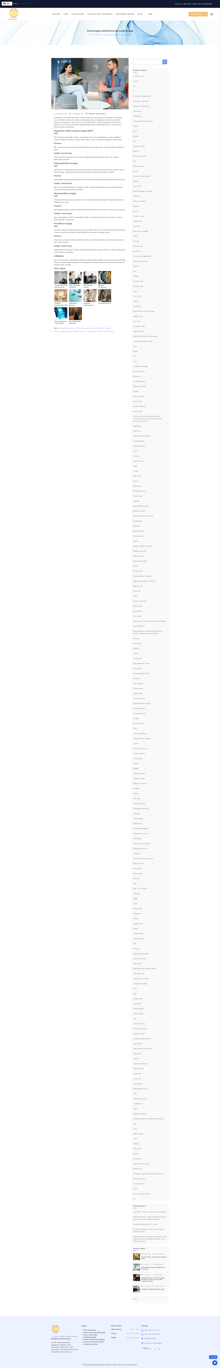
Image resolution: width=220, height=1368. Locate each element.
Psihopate (136, 813)
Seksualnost (137, 963)
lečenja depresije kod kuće (141, 436)
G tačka (135, 301)
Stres (135, 993)
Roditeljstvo (137, 913)
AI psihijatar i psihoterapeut (142, 96)
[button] (214, 1362)
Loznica (135, 471)
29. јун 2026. (146, 1286)
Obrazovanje (137, 668)
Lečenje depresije (138, 441)
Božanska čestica (138, 166)
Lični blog (136, 456)
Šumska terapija (138, 1008)
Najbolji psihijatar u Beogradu (142, 576)
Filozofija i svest (138, 281)
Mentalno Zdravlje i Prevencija (143, 516)
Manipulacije (137, 486)
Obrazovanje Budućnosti (141, 673)
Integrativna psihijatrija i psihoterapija (145, 336)
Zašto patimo (137, 1149)
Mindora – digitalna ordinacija (142, 546)
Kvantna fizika (137, 401)
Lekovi (135, 451)
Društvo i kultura (138, 216)
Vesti (134, 1124)
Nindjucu (136, 648)
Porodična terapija (104, 328)
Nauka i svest (137, 606)
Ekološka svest (138, 246)
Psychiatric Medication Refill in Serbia (145, 1224)
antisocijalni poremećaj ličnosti (143, 121)
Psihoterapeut (101, 114)
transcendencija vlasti (140, 1089)
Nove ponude (137, 658)
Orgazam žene (138, 693)
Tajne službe (137, 1054)
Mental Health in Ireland (141, 506)
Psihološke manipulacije (141, 808)
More (149, 14)
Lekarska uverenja (139, 446)
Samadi (135, 928)
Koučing (135, 391)
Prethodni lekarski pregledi (141, 738)
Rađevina (136, 878)
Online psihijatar (138, 683)
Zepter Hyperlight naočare (141, 1194)
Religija (135, 898)
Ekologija (136, 241)
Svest (135, 1018)
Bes (134, 141)
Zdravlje (135, 1154)
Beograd (136, 136)
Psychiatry (136, 853)
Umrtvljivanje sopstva (140, 1099)
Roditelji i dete (137, 908)
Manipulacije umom (139, 491)
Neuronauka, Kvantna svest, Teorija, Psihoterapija (149, 621)
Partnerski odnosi (139, 698)
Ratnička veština (138, 863)
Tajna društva (137, 1043)
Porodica (136, 718)
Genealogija (137, 306)
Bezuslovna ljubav (139, 146)
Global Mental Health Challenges (144, 311)
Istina (135, 346)
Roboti (135, 903)
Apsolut (135, 126)
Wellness (136, 1144)
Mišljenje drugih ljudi (139, 551)
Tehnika (135, 1059)
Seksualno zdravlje (139, 958)
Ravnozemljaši (137, 873)
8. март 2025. (147, 1254)
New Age (136, 638)
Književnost (137, 376)
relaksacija (136, 893)
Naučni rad (136, 591)
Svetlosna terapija (139, 1034)
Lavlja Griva (137, 431)
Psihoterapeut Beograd (140, 828)
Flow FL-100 (137, 296)
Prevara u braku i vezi (140, 748)
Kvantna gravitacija (139, 406)
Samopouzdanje (138, 933)
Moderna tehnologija (140, 561)
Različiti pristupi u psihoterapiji (85, 331)
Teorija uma (137, 1079)
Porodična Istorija (139, 723)
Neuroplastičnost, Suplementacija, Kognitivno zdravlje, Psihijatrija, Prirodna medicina (148, 632)
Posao (135, 728)
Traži (164, 62)
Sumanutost (137, 1004)
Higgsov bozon (138, 316)
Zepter (135, 1189)
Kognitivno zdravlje (139, 386)
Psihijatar (98, 35)
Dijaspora (136, 206)
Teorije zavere (137, 1084)
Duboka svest (137, 221)
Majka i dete (137, 476)
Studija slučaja (137, 999)
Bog (134, 161)
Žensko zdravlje (138, 1184)
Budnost (136, 171)
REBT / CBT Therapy (140, 888)
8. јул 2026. (146, 1264)
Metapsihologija (138, 536)
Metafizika (136, 526)
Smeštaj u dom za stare (140, 978)
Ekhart (135, 236)
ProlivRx (136, 763)
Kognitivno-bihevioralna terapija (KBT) (73, 131)
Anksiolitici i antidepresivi (141, 106)
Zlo (134, 1199)
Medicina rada (137, 496)
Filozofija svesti (138, 286)
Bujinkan (136, 181)
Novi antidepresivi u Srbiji (141, 663)
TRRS (135, 1094)
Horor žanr (137, 321)
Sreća (135, 988)
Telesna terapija (138, 1069)
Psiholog (136, 793)
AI (134, 91)
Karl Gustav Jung (139, 371)
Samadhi (136, 918)
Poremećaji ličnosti (139, 713)
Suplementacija (138, 1013)
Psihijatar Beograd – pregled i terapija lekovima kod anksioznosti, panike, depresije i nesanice (149, 1218)
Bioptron (136, 151)
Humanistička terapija (67, 328)
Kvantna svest (137, 411)
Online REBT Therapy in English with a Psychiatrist (149, 1212)
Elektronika (136, 251)
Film (134, 271)
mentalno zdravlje (88, 328)
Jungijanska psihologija (140, 366)
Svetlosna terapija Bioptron (142, 1038)
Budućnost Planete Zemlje (141, 176)
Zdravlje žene (137, 1169)
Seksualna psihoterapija (141, 953)
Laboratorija (137, 426)
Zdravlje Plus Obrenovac (141, 1164)
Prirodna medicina (139, 753)
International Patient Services (142, 341)
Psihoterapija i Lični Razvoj (141, 843)
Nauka (135, 596)
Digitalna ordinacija (139, 201)
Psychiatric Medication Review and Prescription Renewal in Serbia (148, 1230)
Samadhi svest (137, 923)
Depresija (136, 196)
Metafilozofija (137, 521)
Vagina (135, 1109)
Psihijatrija (136, 788)
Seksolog (136, 948)
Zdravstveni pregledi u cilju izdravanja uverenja (148, 1174)
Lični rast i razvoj (138, 461)
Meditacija (136, 501)
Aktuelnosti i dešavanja (140, 101)
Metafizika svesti (138, 531)
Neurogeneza (137, 611)
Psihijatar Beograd (139, 773)
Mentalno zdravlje (139, 511)
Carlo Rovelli (137, 186)
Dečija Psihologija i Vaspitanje (142, 191)
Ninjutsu (135, 653)
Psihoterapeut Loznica (140, 833)
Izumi (135, 356)
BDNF (135, 131)
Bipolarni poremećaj (139, 156)
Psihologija (136, 798)
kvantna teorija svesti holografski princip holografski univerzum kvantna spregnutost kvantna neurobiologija (147, 418)
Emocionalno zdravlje (140, 261)
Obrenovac (136, 678)
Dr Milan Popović (61, 114)
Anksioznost (137, 111)
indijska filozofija (138, 331)
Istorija (135, 351)
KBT (78, 328)
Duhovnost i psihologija (140, 231)
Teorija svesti (137, 1073)
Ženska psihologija (139, 1179)
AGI (134, 86)
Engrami (135, 266)
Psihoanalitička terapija (63, 331)
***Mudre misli (138, 76)
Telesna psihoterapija (140, 1064)
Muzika (135, 566)
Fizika (135, 291)
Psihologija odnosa (139, 803)
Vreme (135, 1139)
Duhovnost (136, 226)
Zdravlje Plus (137, 1159)
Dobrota (136, 211)
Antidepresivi (137, 116)
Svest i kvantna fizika (140, 1029)
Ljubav (135, 466)
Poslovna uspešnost (139, 733)
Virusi (135, 1129)
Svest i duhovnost (139, 1023)
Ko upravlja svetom (139, 381)
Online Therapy (138, 688)
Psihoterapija (137, 838)
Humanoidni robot (139, 326)
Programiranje (137, 758)
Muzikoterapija (138, 571)
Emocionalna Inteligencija (142, 256)
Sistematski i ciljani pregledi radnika (144, 968)
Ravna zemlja (137, 868)
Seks (134, 943)
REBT (135, 883)
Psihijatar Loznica (138, 778)
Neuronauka (137, 616)
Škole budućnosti (138, 974)
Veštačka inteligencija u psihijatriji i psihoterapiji (148, 1119)
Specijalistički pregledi (140, 983)
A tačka (135, 81)
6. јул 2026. (146, 1274)
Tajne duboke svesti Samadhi (142, 1048)
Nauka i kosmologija (139, 601)
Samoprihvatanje (138, 938)
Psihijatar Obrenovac (140, 783)
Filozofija (136, 276)
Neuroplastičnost (138, 626)
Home (90, 35)
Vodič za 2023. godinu (106, 331)
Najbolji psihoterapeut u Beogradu (144, 581)
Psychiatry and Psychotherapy (143, 858)
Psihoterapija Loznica (140, 848)
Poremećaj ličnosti (139, 708)
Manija (135, 481)
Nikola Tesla (137, 643)
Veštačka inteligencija (140, 1114)
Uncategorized (138, 1103)
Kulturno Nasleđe (139, 396)
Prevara (135, 743)
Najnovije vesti (137, 586)
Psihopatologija (138, 818)
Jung (134, 361)
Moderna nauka (138, 556)
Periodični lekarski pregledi (141, 703)
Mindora (136, 541)
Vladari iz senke (138, 1134)
